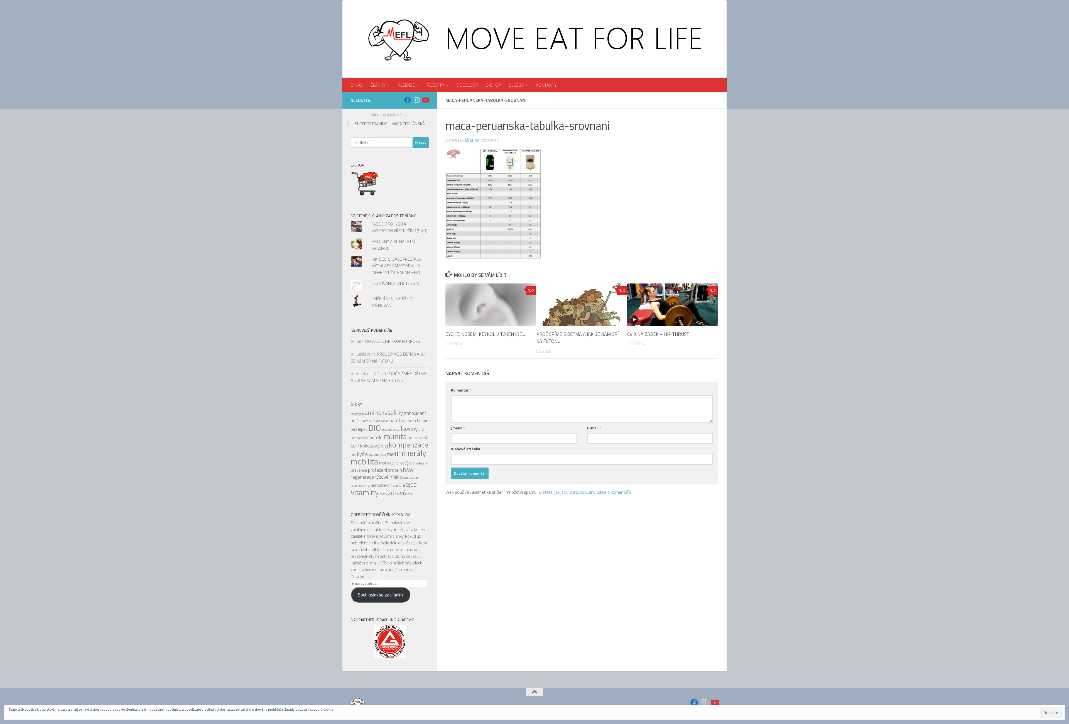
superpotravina (360, 485)
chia (421, 429)
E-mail (594, 428)
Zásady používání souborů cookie (309, 709)
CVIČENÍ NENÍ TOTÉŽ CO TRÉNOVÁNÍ (391, 302)
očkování (421, 463)
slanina (407, 477)
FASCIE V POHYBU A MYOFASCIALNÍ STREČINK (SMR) (399, 227)
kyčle (362, 454)
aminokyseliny (384, 412)
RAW (408, 470)
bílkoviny (407, 428)
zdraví (396, 493)
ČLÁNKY (378, 85)
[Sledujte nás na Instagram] (416, 100)
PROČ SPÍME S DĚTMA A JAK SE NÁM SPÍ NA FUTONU (577, 338)
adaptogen (357, 414)
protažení (377, 470)
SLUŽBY (516, 85)
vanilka (397, 485)
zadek (383, 494)
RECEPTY (435, 85)
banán (385, 421)
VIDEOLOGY (467, 85)
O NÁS (356, 85)
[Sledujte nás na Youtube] (425, 100)
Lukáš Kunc (468, 140)
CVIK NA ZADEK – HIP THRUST (658, 334)
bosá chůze (389, 429)
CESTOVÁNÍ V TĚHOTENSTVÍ (395, 283)
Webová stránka (465, 449)
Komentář (461, 390)
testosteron (381, 485)
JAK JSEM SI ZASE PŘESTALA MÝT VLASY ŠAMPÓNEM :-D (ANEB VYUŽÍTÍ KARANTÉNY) (396, 266)
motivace (387, 463)
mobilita (364, 461)
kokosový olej (374, 445)
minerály (411, 453)
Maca (383, 455)
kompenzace (408, 445)
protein (395, 470)
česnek (411, 493)
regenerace (362, 477)
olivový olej (405, 463)
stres (415, 477)
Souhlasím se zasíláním (380, 594)
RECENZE (406, 85)
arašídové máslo (365, 420)
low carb (374, 455)
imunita (394, 436)
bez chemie (418, 420)
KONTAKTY (546, 85)
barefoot (398, 420)
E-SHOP (493, 85)
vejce (409, 484)
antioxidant (415, 413)
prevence (359, 470)
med (391, 454)
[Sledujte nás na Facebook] (407, 100)
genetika (363, 438)
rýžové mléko (388, 477)
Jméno (458, 428)
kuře (353, 455)
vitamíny (365, 492)
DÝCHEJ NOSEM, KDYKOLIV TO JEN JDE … (485, 334)
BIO (374, 428)
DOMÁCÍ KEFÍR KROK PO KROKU (392, 341)
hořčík (375, 437)
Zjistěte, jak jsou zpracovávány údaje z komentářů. (585, 492)
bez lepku (359, 429)
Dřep (354, 438)
